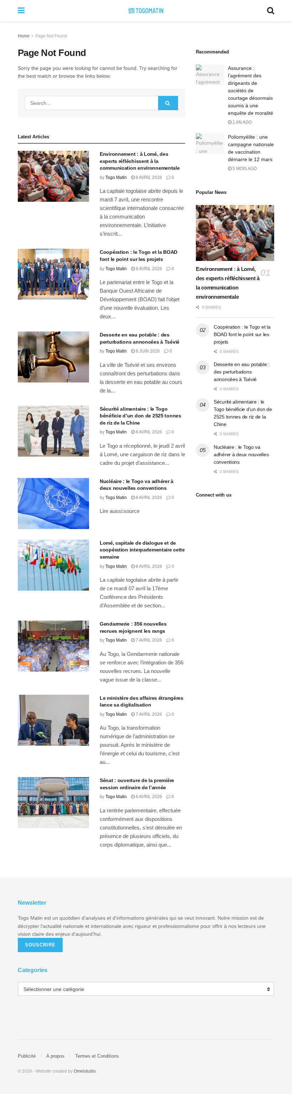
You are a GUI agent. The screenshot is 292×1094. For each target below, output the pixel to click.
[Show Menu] (21, 10)
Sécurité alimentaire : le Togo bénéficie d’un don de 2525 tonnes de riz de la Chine (140, 416)
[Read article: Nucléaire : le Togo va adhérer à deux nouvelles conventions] (53, 503)
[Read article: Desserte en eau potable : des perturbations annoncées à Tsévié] (53, 357)
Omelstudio (85, 1071)
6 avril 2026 (148, 796)
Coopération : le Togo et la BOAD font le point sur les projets (242, 334)
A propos (55, 1056)
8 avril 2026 (148, 432)
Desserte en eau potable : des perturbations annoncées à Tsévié (242, 371)
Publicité (27, 1056)
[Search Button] (270, 10)
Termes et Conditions (97, 1056)
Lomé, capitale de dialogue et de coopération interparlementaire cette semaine (142, 550)
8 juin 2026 (147, 351)
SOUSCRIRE (40, 944)
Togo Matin (116, 177)
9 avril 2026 (148, 177)
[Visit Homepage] (145, 11)
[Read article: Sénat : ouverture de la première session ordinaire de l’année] (53, 802)
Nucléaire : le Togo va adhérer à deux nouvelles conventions (241, 454)
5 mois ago (244, 168)
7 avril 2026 (148, 640)
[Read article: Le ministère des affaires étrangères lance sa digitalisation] (53, 720)
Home (24, 36)
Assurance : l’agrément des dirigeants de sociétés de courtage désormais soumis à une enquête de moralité (250, 90)
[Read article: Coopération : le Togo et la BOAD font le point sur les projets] (53, 274)
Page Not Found (51, 36)
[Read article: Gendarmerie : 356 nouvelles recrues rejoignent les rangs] (53, 646)
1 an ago (241, 122)
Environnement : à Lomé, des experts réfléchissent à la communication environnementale (140, 161)
